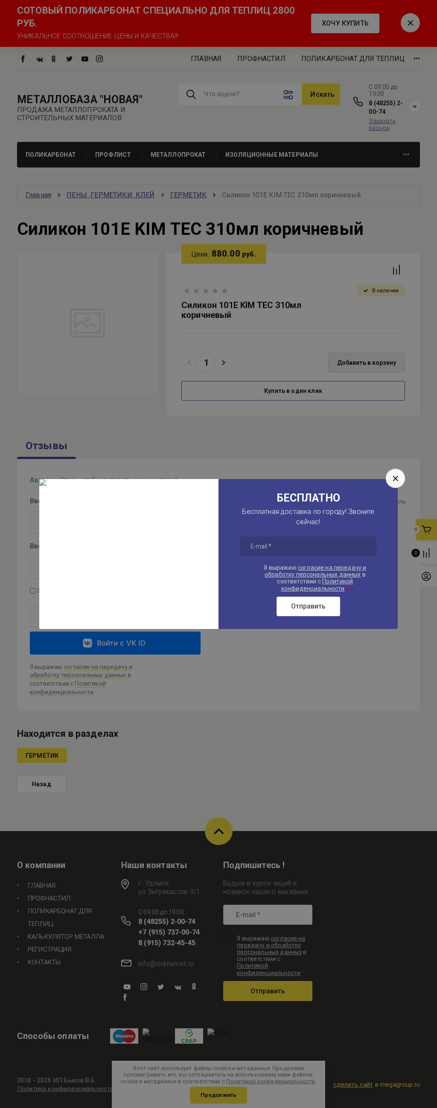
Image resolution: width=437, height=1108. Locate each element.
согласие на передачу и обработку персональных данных (316, 571)
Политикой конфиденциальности (317, 585)
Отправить (308, 606)
